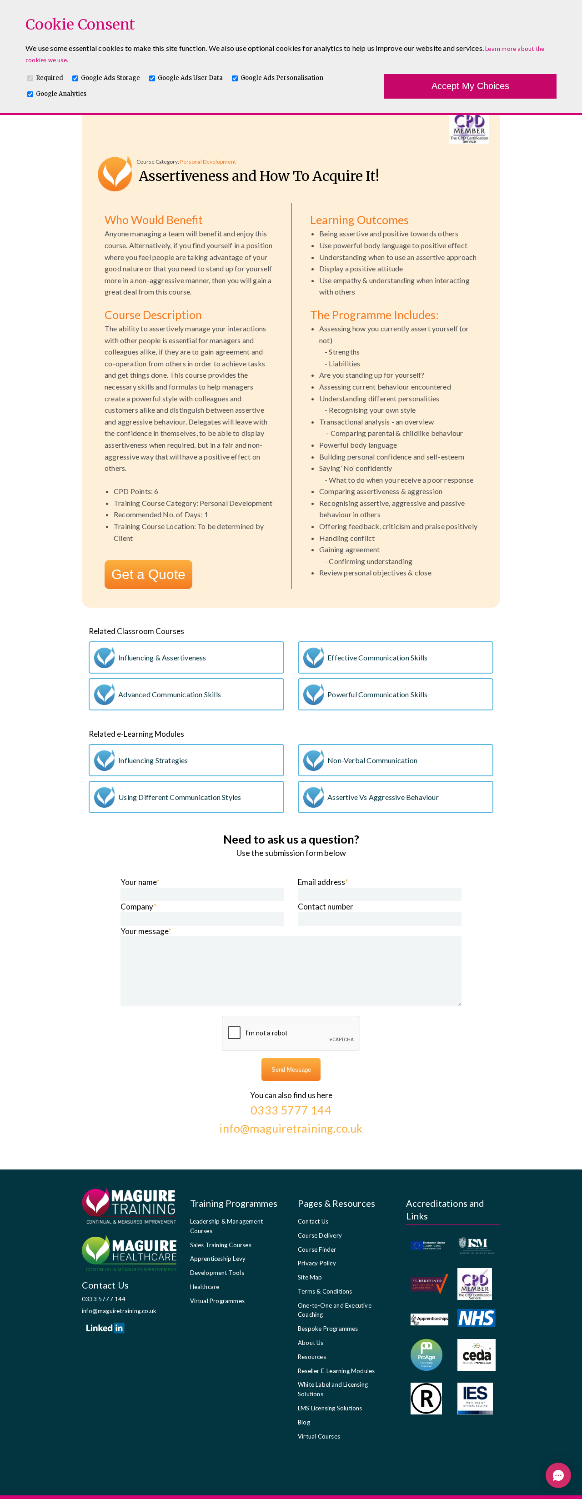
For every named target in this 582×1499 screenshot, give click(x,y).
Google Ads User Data (190, 78)
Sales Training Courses (220, 1245)
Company (138, 906)
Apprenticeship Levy (218, 1258)
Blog (304, 1422)
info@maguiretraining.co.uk (119, 1310)
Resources (312, 1356)
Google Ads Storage (110, 78)
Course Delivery (320, 1235)
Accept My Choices (470, 86)
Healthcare (205, 1286)
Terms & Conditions (325, 1291)
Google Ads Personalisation (282, 78)
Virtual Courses (319, 1436)
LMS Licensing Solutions (330, 1408)
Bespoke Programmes (328, 1328)
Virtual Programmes (217, 1300)
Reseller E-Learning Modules (336, 1370)
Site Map (310, 1277)
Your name (140, 882)
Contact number (325, 906)
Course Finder (317, 1249)
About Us (311, 1342)
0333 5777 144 (104, 1299)
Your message (145, 931)
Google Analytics (61, 94)
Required (49, 78)
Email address (323, 882)
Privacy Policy (317, 1263)
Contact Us (313, 1221)
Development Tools (217, 1272)
